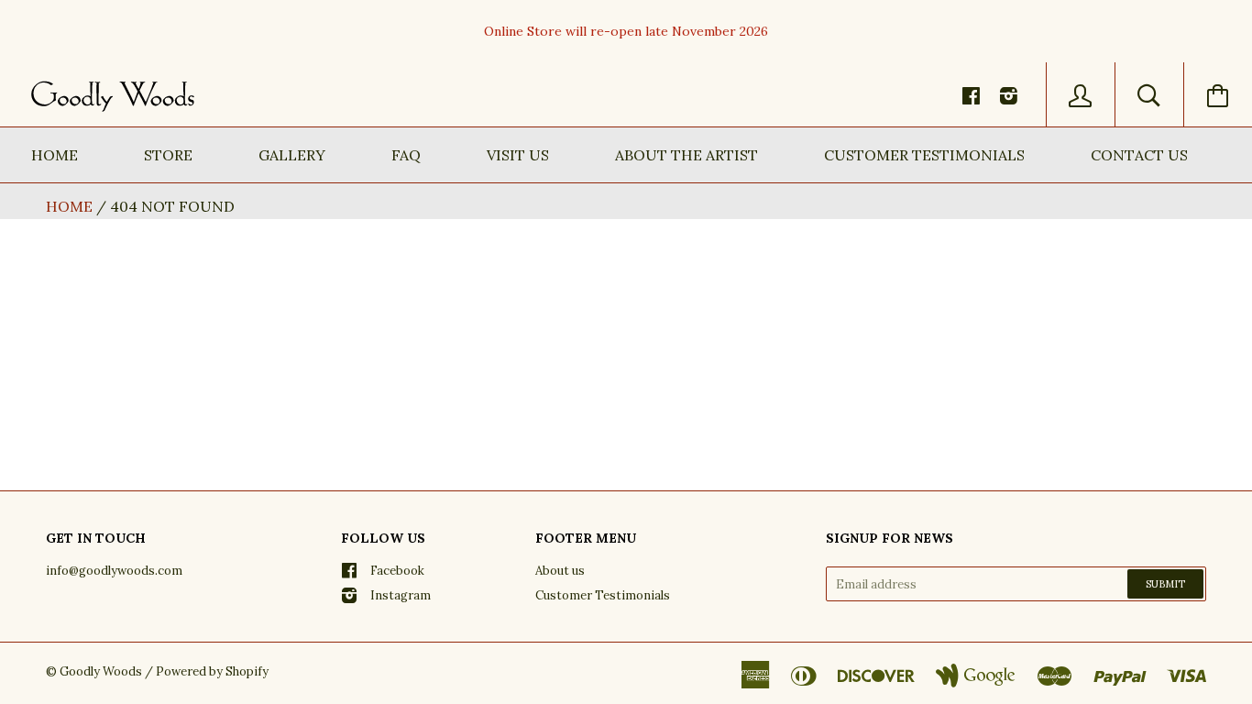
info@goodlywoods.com (114, 570)
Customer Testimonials (924, 155)
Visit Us (518, 155)
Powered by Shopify (212, 671)
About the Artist (686, 155)
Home (54, 155)
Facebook (397, 570)
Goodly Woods (101, 671)
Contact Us (1139, 155)
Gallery (291, 155)
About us (560, 570)
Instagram (400, 595)
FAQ (406, 155)
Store (168, 155)
